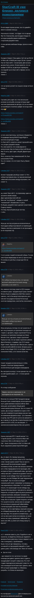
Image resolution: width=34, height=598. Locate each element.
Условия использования (9, 585)
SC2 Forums (4, 2)
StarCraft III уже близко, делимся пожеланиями (15, 10)
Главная (3, 582)
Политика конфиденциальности (12, 589)
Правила (20, 582)
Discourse (14, 594)
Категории (11, 582)
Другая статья (7, 552)
